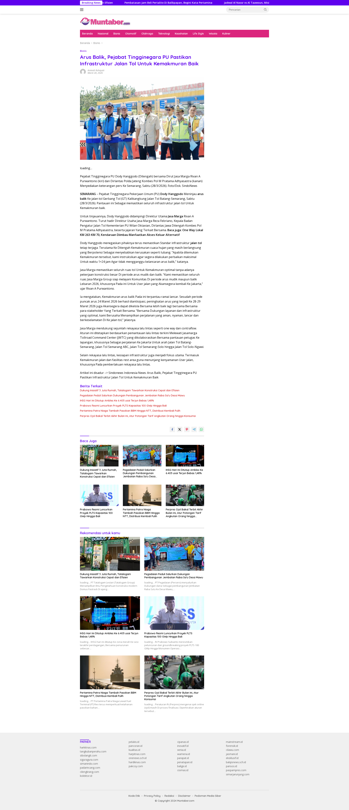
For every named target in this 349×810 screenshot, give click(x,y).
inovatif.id (182, 746)
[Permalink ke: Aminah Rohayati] (83, 71)
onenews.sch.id (138, 758)
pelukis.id (134, 742)
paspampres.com (236, 770)
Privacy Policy (152, 795)
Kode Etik (134, 795)
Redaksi (169, 795)
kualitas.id (134, 750)
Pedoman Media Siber (208, 795)
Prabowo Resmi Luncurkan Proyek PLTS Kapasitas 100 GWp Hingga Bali (123, 405)
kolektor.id (86, 775)
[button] (265, 9)
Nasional (103, 33)
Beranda (87, 33)
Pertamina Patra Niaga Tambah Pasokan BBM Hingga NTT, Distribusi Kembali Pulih (130, 410)
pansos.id (231, 766)
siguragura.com (89, 759)
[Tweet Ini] (179, 429)
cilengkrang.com (89, 772)
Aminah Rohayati (96, 70)
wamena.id (183, 754)
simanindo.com (89, 763)
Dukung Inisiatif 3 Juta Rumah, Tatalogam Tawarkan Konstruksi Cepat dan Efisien (129, 390)
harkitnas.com (88, 747)
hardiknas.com (137, 762)
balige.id (182, 766)
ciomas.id (182, 770)
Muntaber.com (185, 800)
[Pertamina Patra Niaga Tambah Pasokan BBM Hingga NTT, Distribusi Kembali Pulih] (142, 495)
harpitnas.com (137, 754)
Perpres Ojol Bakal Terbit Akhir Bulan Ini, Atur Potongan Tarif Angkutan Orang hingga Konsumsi (138, 416)
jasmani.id (232, 754)
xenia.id (181, 750)
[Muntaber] (105, 21)
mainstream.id (234, 742)
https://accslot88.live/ (222, 89)
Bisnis (116, 33)
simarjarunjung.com (237, 774)
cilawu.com (232, 750)
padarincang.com (90, 767)
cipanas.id (183, 742)
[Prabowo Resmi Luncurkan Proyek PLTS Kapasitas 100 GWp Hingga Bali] (99, 495)
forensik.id (232, 746)
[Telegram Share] (194, 429)
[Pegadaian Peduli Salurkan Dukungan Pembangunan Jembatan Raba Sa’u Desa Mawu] (142, 455)
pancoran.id (135, 746)
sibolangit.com (88, 755)
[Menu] (82, 10)
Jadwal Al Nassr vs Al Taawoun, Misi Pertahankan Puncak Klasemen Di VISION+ (243, 2)
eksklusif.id (232, 758)
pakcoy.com (136, 766)
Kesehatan (181, 33)
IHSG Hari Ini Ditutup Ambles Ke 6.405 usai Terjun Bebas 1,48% (117, 400)
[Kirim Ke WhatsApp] (201, 429)
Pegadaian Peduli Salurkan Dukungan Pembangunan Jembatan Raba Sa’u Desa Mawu (132, 395)
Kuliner (226, 33)
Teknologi (164, 33)
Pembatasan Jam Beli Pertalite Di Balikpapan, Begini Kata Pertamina (137, 2)
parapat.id (183, 758)
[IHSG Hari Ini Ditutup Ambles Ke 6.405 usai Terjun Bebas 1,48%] (185, 455)
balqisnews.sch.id (236, 762)
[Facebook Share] (172, 429)
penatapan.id (184, 762)
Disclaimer (184, 795)
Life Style (198, 33)
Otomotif (130, 33)
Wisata (213, 33)
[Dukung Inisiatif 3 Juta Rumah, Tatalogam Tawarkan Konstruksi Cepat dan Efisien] (99, 455)
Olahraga (147, 33)
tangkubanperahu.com (93, 751)
